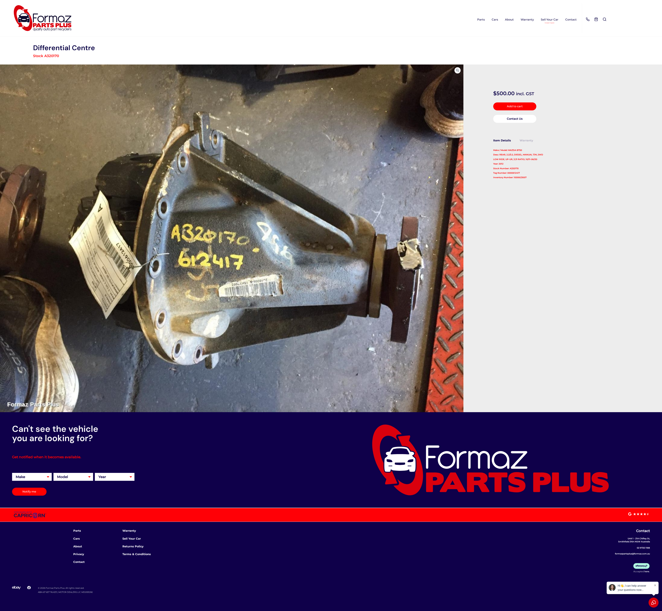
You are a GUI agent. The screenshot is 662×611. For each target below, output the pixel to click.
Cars (495, 19)
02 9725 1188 (643, 548)
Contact (571, 19)
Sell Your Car (549, 19)
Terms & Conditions (136, 554)
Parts (481, 19)
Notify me (29, 491)
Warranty (527, 19)
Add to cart (515, 106)
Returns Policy (133, 546)
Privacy (78, 554)
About (509, 19)
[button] (457, 70)
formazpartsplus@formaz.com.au (632, 553)
